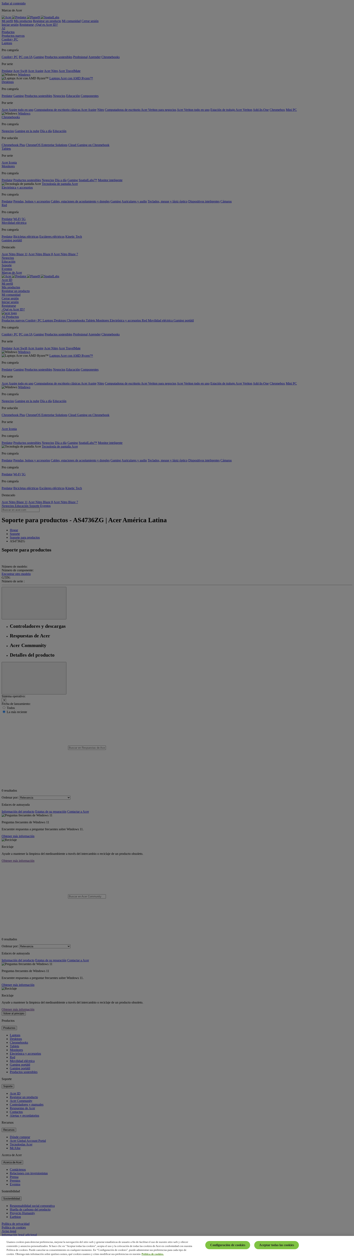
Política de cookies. (153, 1253)
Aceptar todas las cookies (276, 1245)
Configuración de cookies (227, 1245)
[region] (177, 1247)
